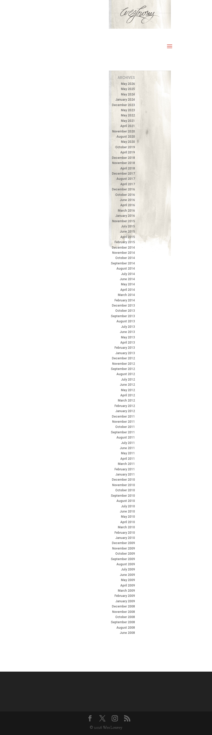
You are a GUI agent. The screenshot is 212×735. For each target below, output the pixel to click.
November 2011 (123, 422)
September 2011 (123, 432)
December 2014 (123, 247)
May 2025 (128, 89)
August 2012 (125, 374)
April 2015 (127, 237)
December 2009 (123, 543)
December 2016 (123, 189)
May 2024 (128, 94)
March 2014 (126, 295)
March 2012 (126, 400)
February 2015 (125, 242)
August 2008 (125, 627)
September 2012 (123, 369)
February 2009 (125, 596)
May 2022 (128, 115)
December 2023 (123, 105)
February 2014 (125, 300)
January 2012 (125, 411)
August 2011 (125, 437)
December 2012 (123, 358)
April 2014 (127, 290)
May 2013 (128, 337)
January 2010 (125, 538)
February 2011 (125, 469)
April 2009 (127, 585)
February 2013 (125, 348)
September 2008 (123, 622)
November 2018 (123, 163)
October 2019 (125, 147)
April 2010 (127, 522)
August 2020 (125, 136)
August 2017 (125, 179)
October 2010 (125, 490)
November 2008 (123, 612)
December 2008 (123, 606)
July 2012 (128, 379)
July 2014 (128, 274)
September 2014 (123, 263)
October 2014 (125, 258)
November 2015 (123, 221)
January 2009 (125, 601)
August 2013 (125, 321)
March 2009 (126, 590)
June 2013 (127, 332)
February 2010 (125, 532)
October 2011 (125, 427)
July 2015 (128, 226)
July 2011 (128, 443)
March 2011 (126, 464)
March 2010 (126, 527)
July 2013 (128, 327)
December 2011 (123, 416)
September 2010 (123, 496)
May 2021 (128, 121)
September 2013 (123, 316)
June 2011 (127, 448)
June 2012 (127, 385)
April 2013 (127, 342)
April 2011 (127, 459)
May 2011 (128, 453)
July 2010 (128, 506)
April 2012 (127, 395)
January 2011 (125, 474)
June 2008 (127, 633)
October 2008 (125, 617)
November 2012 (123, 364)
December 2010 (123, 479)
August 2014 (125, 268)
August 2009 (125, 564)
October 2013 (125, 311)
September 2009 (123, 559)
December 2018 (123, 158)
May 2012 (128, 390)
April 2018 (127, 168)
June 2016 (127, 200)
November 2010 (123, 485)
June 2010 (127, 511)
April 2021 (127, 126)
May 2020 (128, 142)
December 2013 (123, 305)
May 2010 (128, 516)
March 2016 (126, 210)
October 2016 (125, 195)
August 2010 (125, 501)
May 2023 (128, 110)
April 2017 (127, 184)
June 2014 (127, 279)
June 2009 (127, 575)
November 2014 (123, 253)
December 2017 (123, 173)
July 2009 (128, 569)
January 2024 (125, 99)
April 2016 (127, 205)
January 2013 (125, 353)
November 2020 (123, 131)
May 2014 (128, 284)
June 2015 (127, 231)
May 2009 (128, 580)
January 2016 (125, 216)
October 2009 (125, 553)
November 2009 (123, 548)
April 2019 (127, 152)
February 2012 (125, 406)
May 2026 (128, 84)
